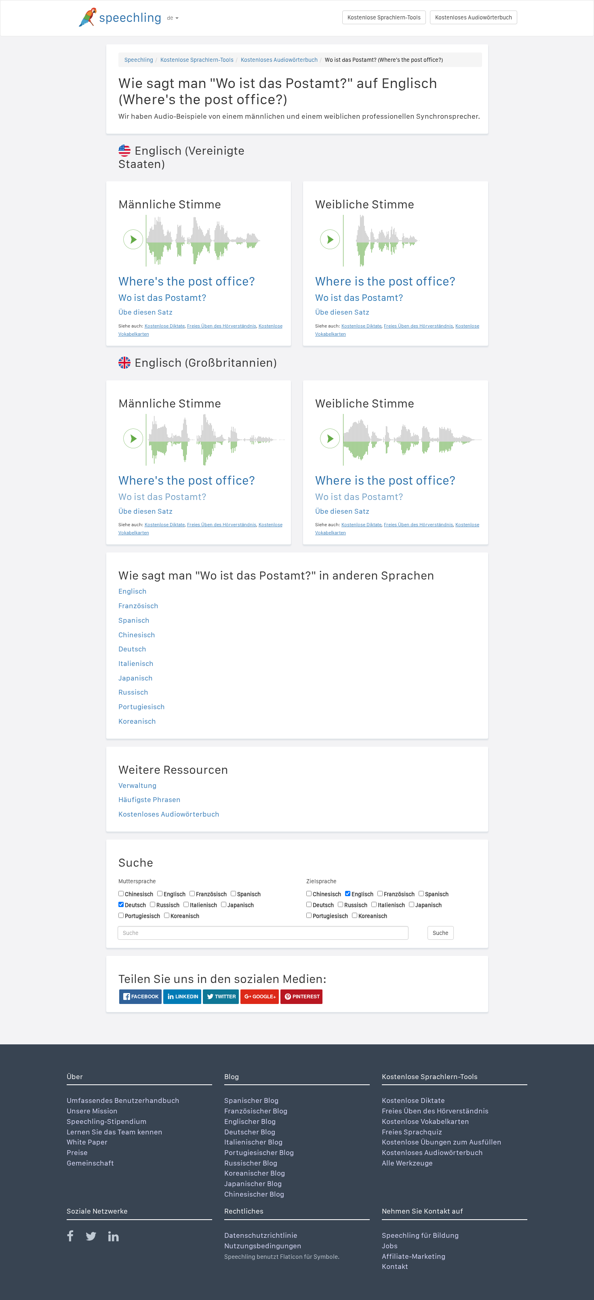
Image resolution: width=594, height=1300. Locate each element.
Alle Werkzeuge (407, 1163)
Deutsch (132, 649)
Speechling (138, 60)
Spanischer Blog (251, 1100)
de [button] (171, 18)
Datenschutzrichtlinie (260, 1235)
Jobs (390, 1245)
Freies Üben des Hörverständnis (435, 1111)
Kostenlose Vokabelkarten (425, 1121)
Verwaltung (137, 785)
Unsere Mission (92, 1111)
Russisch (133, 692)
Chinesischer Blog (254, 1194)
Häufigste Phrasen (149, 799)
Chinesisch (136, 634)
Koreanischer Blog (254, 1173)
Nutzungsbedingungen (262, 1245)
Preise (77, 1152)
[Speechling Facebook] (75, 1238)
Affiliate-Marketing (413, 1256)
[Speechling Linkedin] (118, 1238)
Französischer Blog (255, 1111)
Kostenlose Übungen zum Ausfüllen (441, 1142)
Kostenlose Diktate (413, 1100)
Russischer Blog (250, 1163)
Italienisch (136, 663)
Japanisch (135, 678)
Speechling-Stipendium (107, 1121)
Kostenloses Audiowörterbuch (473, 17)
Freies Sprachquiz (412, 1132)
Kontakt (395, 1266)
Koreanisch (137, 721)
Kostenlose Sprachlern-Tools (384, 17)
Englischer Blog (250, 1121)
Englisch (132, 591)
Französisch (138, 605)
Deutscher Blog (249, 1132)
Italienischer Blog (253, 1142)
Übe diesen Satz (145, 312)
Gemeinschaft (90, 1163)
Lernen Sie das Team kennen (114, 1132)
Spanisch (134, 620)
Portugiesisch (141, 706)
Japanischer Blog (253, 1183)
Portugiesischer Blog (259, 1152)
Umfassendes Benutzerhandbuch (123, 1100)
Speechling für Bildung (420, 1235)
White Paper (87, 1142)
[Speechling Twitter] (96, 1238)
